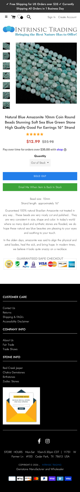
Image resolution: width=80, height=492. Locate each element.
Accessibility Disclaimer (16, 321)
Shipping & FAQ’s (13, 317)
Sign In (52, 17)
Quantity (40, 156)
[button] (35, 134)
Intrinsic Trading (51, 465)
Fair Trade (8, 345)
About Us (8, 340)
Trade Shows (10, 349)
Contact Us (9, 308)
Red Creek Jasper (13, 368)
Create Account (67, 17)
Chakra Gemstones (14, 372)
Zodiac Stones (11, 381)
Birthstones (9, 377)
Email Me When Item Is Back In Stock (40, 187)
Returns (7, 312)
